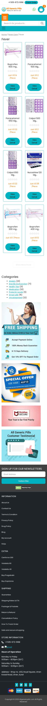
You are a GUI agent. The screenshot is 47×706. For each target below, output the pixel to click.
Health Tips (14, 286)
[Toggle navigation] (4, 28)
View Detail (12, 87)
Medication (14, 289)
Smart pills (13, 295)
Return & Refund (8, 612)
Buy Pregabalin (8, 575)
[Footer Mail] (7, 647)
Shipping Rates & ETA (10, 600)
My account (6, 538)
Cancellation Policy (10, 618)
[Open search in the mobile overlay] (23, 23)
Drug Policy (6, 526)
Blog (3, 532)
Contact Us (6, 508)
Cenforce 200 (7, 557)
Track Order (31, 2)
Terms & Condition (9, 514)
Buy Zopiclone (8, 581)
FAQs (4, 544)
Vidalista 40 (6, 569)
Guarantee (6, 594)
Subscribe (23, 481)
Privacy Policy (7, 520)
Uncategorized (15, 297)
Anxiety (12, 281)
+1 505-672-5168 (15, 2)
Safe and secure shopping (13, 630)
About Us (5, 502)
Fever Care (13, 34)
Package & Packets (10, 606)
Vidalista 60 (6, 563)
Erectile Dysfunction (18, 284)
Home (4, 34)
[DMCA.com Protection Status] (23, 487)
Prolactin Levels (16, 292)
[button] (5, 18)
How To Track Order (10, 624)
